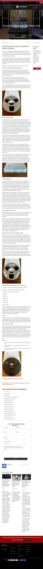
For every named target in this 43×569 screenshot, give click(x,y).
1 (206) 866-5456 (8, 2)
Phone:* (17, 432)
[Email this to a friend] (29, 465)
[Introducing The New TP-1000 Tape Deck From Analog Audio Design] (26, 477)
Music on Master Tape (8, 7)
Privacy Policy (28, 549)
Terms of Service (28, 547)
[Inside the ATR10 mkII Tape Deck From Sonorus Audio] (16, 477)
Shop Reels (5, 5)
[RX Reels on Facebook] (1, 2)
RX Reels (5, 559)
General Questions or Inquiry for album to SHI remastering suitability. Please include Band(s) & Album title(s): (14, 448)
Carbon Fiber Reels (13, 547)
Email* (5, 432)
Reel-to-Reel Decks (13, 551)
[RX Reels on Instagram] (6, 549)
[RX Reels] (21, 6)
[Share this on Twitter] (21, 465)
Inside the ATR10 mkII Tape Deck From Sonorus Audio (16, 484)
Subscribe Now (27, 539)
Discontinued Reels (39, 5)
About (34, 7)
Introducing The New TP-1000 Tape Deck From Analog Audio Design (26, 484)
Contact (36, 7)
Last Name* (18, 427)
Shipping (27, 553)
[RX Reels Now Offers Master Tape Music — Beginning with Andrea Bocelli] (6, 476)
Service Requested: (7, 441)
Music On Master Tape (13, 553)
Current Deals (12, 549)
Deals (12, 5)
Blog (34, 5)
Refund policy (28, 551)
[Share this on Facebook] (24, 465)
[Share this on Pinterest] (27, 465)
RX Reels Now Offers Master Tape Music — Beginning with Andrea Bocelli (6, 482)
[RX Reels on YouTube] (3, 2)
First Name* (6, 427)
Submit (15, 458)
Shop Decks (9, 5)
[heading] (15, 424)
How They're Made (31, 5)
